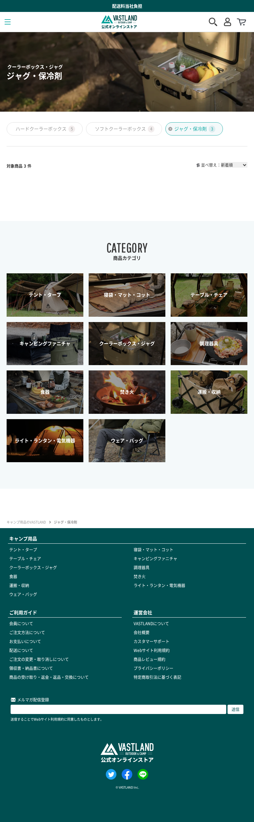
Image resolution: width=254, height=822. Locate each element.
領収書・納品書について (31, 668)
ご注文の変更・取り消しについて (39, 659)
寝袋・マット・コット (153, 549)
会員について (21, 623)
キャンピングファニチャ (155, 558)
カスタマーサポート (151, 641)
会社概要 (141, 632)
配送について (21, 650)
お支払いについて (25, 641)
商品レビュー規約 (149, 659)
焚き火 (140, 576)
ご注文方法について (27, 632)
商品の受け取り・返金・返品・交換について (49, 677)
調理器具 (141, 567)
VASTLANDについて (151, 623)
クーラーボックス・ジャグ (33, 567)
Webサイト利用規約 (152, 650)
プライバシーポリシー (153, 668)
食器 (13, 576)
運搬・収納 (19, 585)
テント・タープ (23, 549)
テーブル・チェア (25, 558)
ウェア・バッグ (23, 594)
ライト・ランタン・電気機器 (159, 585)
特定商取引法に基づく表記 (157, 677)
